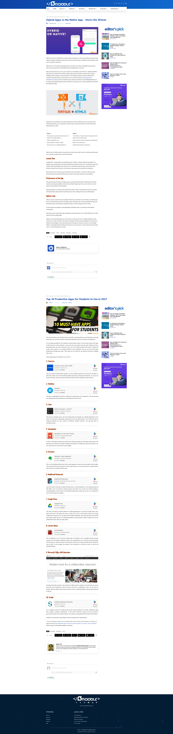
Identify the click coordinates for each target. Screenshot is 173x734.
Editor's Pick (113, 38)
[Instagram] (117, 3)
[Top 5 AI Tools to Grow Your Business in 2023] (105, 75)
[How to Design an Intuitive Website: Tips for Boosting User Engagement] (105, 36)
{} (69, 271)
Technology (74, 232)
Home (47, 16)
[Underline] (56, 272)
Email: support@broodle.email (86, 705)
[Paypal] (96, 702)
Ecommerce (112, 68)
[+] (71, 271)
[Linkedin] (119, 3)
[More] (89, 236)
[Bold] (53, 272)
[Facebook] (114, 3)
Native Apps (68, 232)
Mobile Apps (51, 16)
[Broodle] (65, 3)
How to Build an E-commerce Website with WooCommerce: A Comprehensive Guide (118, 65)
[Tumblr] (121, 3)
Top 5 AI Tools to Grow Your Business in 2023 (118, 74)
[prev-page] (102, 81)
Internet (112, 76)
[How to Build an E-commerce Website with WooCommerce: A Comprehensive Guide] (105, 65)
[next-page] (104, 81)
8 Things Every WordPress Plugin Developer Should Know (117, 45)
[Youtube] (126, 3)
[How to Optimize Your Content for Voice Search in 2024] (105, 56)
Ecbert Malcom (52, 23)
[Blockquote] (64, 272)
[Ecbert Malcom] (47, 23)
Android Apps (52, 232)
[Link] (68, 272)
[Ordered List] (60, 272)
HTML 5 (57, 232)
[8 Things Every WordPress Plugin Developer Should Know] (105, 46)
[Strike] (58, 272)
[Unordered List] (62, 272)
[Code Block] (66, 272)
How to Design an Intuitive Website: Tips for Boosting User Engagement (117, 36)
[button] (48, 8)
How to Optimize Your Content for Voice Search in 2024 (118, 55)
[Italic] (55, 272)
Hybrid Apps (63, 232)
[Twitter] (123, 3)
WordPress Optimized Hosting (89, 731)
